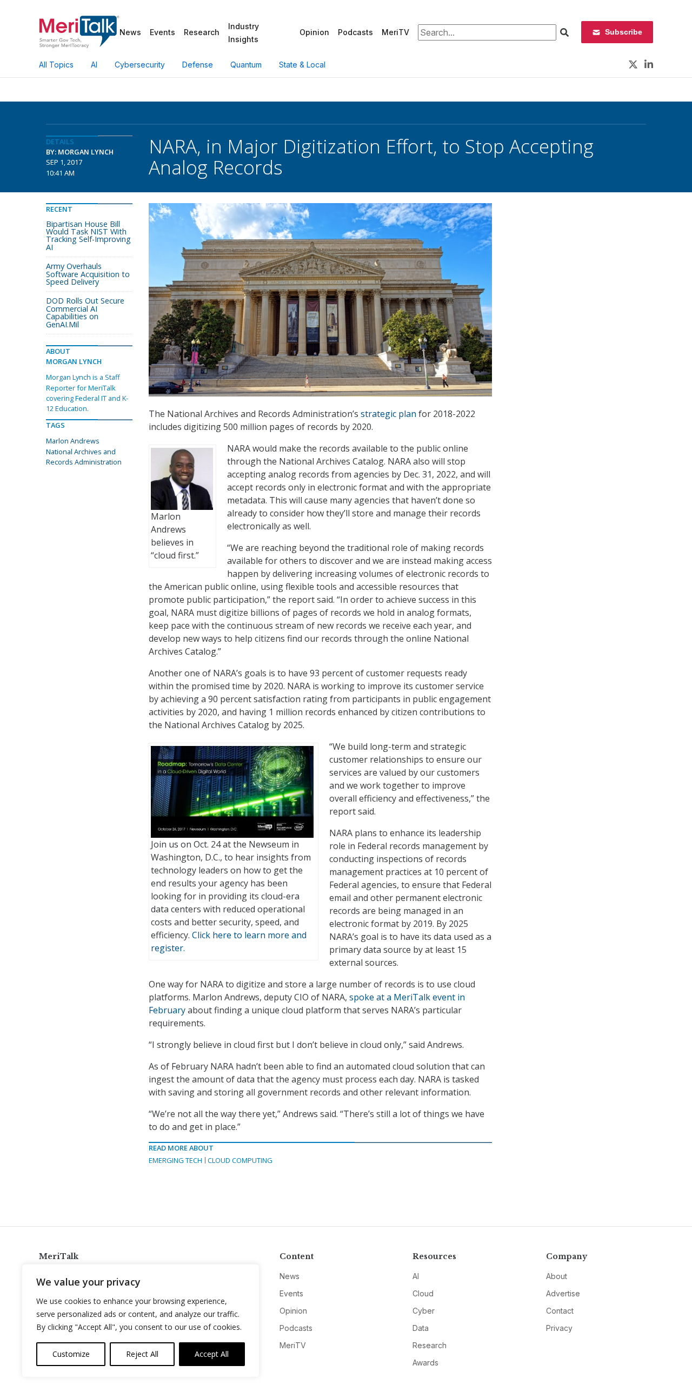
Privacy (559, 1328)
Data (420, 1328)
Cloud (423, 1293)
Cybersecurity (140, 64)
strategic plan (388, 414)
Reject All (142, 1354)
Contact (560, 1310)
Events (162, 32)
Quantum (246, 64)
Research (201, 32)
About (556, 1276)
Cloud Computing (240, 1160)
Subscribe (623, 32)
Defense (197, 64)
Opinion (314, 32)
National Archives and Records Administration (84, 457)
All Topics (56, 64)
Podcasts (355, 32)
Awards (425, 1362)
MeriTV (395, 32)
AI (94, 64)
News (130, 32)
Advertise (563, 1293)
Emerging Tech (175, 1160)
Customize (71, 1354)
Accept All (212, 1354)
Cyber (423, 1310)
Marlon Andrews (72, 441)
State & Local (302, 64)
